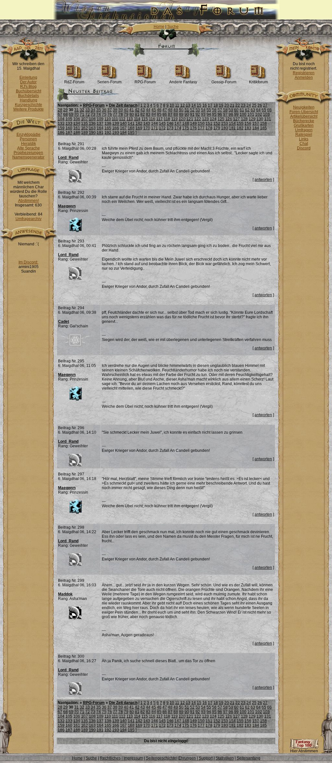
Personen (28, 139)
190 (92, 132)
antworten (263, 179)
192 (107, 132)
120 (182, 119)
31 (76, 110)
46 (159, 110)
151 (209, 123)
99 (236, 114)
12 (182, 105)
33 (87, 110)
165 (107, 128)
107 (84, 119)
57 (220, 110)
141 (131, 123)
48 (170, 110)
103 (266, 114)
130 (259, 119)
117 (159, 119)
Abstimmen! (28, 200)
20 (226, 105)
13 (188, 105)
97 (225, 114)
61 (242, 110)
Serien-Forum (109, 82)
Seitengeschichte (161, 758)
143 (146, 123)
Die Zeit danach (123, 105)
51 (186, 110)
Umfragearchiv (29, 219)
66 (269, 110)
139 (115, 123)
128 (244, 119)
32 (82, 110)
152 (216, 123)
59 (231, 110)
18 (215, 105)
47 (164, 110)
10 (172, 105)
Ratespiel (303, 134)
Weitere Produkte (28, 109)
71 (82, 114)
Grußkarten (304, 125)
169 (139, 128)
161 (76, 128)
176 (193, 128)
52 (192, 110)
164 (100, 128)
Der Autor (28, 82)
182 (240, 128)
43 (142, 110)
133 (68, 123)
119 (174, 119)
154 (232, 123)
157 (255, 123)
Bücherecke (303, 121)
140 (123, 123)
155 (240, 123)
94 (209, 114)
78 (120, 114)
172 (162, 128)
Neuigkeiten (303, 107)
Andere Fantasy (183, 82)
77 (115, 114)
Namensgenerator (28, 157)
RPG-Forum (145, 82)
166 (115, 128)
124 (213, 119)
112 (122, 119)
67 (60, 114)
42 (137, 110)
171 (154, 128)
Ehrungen (187, 758)
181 (232, 128)
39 (120, 110)
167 (123, 128)
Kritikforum (258, 82)
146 (170, 123)
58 (225, 110)
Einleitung (28, 77)
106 (76, 119)
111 (115, 119)
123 (205, 119)
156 (247, 123)
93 (203, 114)
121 (189, 119)
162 (84, 128)
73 (93, 114)
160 (68, 128)
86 (164, 114)
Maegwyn (67, 206)
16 (204, 105)
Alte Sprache (28, 148)
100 (243, 114)
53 (198, 110)
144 (154, 123)
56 (214, 110)
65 (264, 110)
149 (193, 123)
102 (258, 114)
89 (181, 114)
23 (243, 105)
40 (126, 110)
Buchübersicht (28, 91)
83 (148, 114)
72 (87, 114)
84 (153, 114)
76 (109, 114)
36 (104, 110)
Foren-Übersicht (304, 112)
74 (98, 114)
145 (162, 123)
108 (92, 119)
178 (209, 128)
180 (224, 128)
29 (65, 110)
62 (247, 110)
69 (71, 114)
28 (60, 110)
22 (237, 105)
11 (177, 105)
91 (192, 114)
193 (115, 132)
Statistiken (225, 758)
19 (221, 105)
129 (252, 119)
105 (68, 119)
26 (259, 105)
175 (185, 128)
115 (144, 119)
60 (236, 110)
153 (224, 123)
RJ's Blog (28, 86)
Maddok (65, 594)
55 (209, 110)
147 (177, 123)
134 (76, 123)
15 (199, 105)
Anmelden (304, 77)
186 (61, 132)
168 (131, 128)
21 (232, 105)
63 (253, 110)
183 (247, 128)
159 (61, 128)
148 (185, 123)
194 (123, 132)
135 (84, 123)
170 (146, 128)
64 (258, 110)
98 (231, 114)
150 (201, 123)
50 (181, 110)
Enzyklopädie (29, 134)
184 (255, 128)
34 (93, 110)
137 (100, 123)
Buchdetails (28, 95)
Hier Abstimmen (304, 751)
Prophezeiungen (28, 152)
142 (139, 123)
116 (152, 119)
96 (220, 114)
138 (107, 123)
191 (100, 132)
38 (115, 110)
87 (170, 114)
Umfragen (304, 130)
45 (153, 110)
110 (107, 119)
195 (131, 132)
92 (198, 114)
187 (68, 132)
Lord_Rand (68, 157)
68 (65, 114)
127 (236, 119)
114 (137, 119)
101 (250, 114)
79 (126, 114)
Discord (304, 148)
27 (265, 105)
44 (148, 110)
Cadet (63, 321)
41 (131, 110)
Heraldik (28, 143)
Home (159, 26)
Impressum (133, 758)
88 (175, 114)
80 (131, 114)
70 (76, 114)
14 (193, 105)
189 (84, 132)
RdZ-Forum (74, 82)
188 (76, 132)
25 (254, 105)
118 (167, 119)
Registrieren (303, 73)
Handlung (28, 100)
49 (175, 110)
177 (201, 128)
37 (109, 110)
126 (228, 119)
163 (92, 128)
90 (186, 114)
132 (61, 123)
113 (129, 119)
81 (137, 114)
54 (203, 110)
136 (92, 123)
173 (170, 128)
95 (214, 114)
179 (216, 128)
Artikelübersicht (303, 116)
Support (206, 758)
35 (98, 110)
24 (248, 105)
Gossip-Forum (223, 82)
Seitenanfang (248, 758)
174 (177, 128)
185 (263, 128)
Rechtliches (110, 758)
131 (267, 119)
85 (159, 114)
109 (100, 119)
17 (210, 105)
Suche (173, 26)
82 (142, 114)
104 (61, 119)
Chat (304, 143)
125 (221, 119)
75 (104, 114)
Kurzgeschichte (28, 104)
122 (197, 119)
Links (303, 139)
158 (263, 123)
